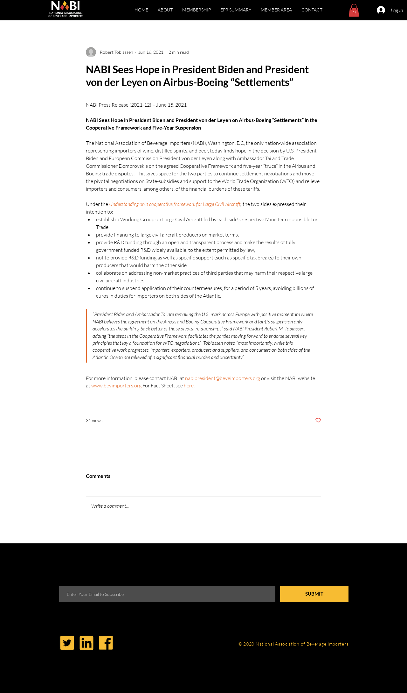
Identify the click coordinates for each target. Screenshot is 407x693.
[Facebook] (106, 643)
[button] (276, 10)
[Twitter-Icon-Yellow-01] (67, 643)
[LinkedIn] (86, 643)
